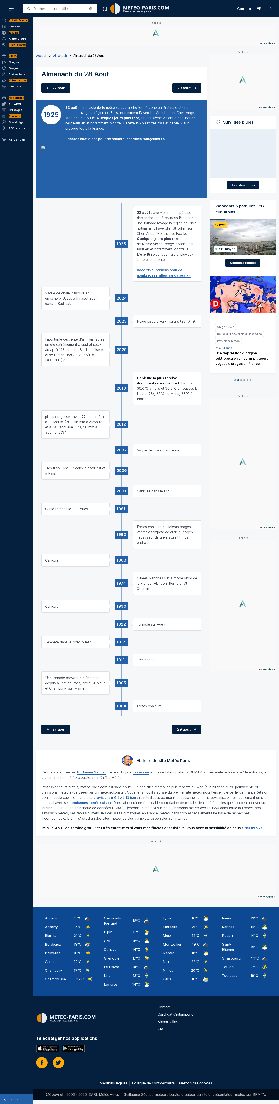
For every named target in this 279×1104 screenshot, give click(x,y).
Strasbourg (231, 958)
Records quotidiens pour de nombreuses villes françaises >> (115, 139)
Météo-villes (168, 1022)
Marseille (170, 927)
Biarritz (51, 935)
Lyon (167, 918)
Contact (244, 9)
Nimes (168, 970)
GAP (108, 941)
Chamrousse (55, 979)
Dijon (108, 932)
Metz (167, 935)
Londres (110, 984)
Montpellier (172, 944)
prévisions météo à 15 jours (115, 797)
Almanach (60, 55)
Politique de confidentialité (153, 1083)
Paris (167, 979)
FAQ (161, 1029)
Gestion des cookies (195, 1083)
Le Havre (111, 967)
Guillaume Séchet (91, 772)
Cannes (51, 962)
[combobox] (60, 8)
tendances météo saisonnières (96, 802)
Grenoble (111, 958)
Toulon (228, 967)
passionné (141, 772)
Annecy (51, 927)
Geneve (110, 949)
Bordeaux (53, 944)
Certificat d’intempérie (175, 1014)
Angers (51, 918)
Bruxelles (52, 953)
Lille (107, 975)
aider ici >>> (252, 828)
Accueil (41, 55)
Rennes (228, 927)
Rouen (227, 935)
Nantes (169, 953)
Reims (227, 918)
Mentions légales (113, 1083)
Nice (166, 962)
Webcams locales (243, 263)
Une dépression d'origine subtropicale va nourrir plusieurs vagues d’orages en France (241, 358)
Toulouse (229, 975)
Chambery (53, 970)
